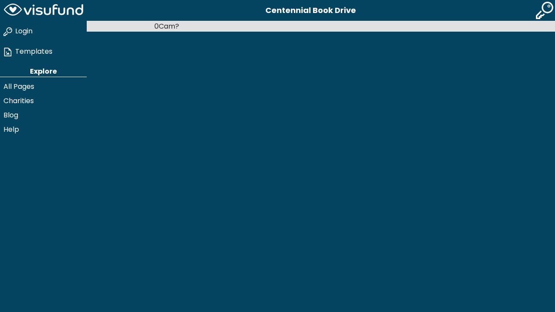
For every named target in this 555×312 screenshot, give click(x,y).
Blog (10, 115)
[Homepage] (43, 10)
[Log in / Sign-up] (544, 10)
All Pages (18, 86)
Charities (18, 101)
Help (11, 129)
